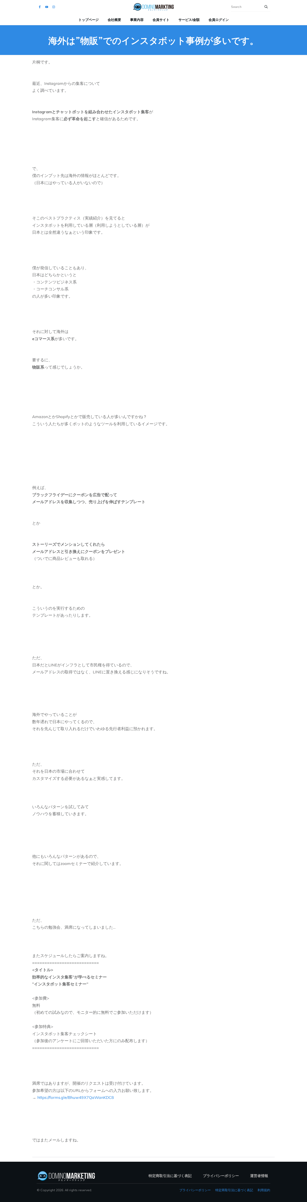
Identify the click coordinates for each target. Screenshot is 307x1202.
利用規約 (264, 1190)
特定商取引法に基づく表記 (234, 1190)
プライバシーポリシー (195, 1190)
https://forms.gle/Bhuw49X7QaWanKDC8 (75, 1097)
